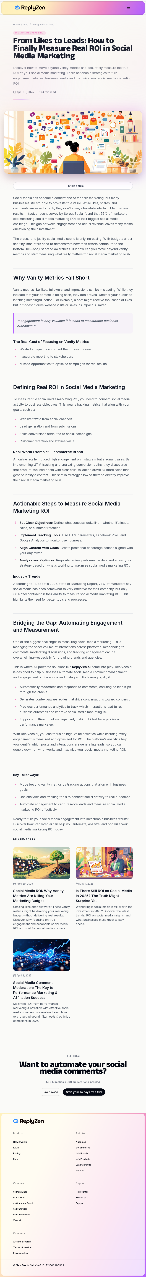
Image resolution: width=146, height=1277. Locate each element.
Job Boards (82, 1153)
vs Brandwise (20, 1209)
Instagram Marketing (43, 24)
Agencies (81, 1142)
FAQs (16, 1147)
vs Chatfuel (19, 1197)
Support (80, 1203)
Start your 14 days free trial (84, 1092)
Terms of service (22, 1247)
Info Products (83, 1159)
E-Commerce (83, 1147)
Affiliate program (22, 1241)
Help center (82, 1191)
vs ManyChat (20, 1191)
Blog (26, 24)
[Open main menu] (128, 8)
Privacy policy (20, 1253)
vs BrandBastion (21, 1214)
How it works (51, 1091)
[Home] (30, 8)
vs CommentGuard (23, 1203)
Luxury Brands (83, 1164)
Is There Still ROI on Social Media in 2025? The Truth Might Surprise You (104, 896)
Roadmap (81, 1197)
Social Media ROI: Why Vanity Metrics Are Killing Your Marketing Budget (38, 896)
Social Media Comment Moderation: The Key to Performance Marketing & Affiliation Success (35, 990)
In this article (75, 185)
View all (80, 1170)
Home (16, 24)
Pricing (16, 1153)
